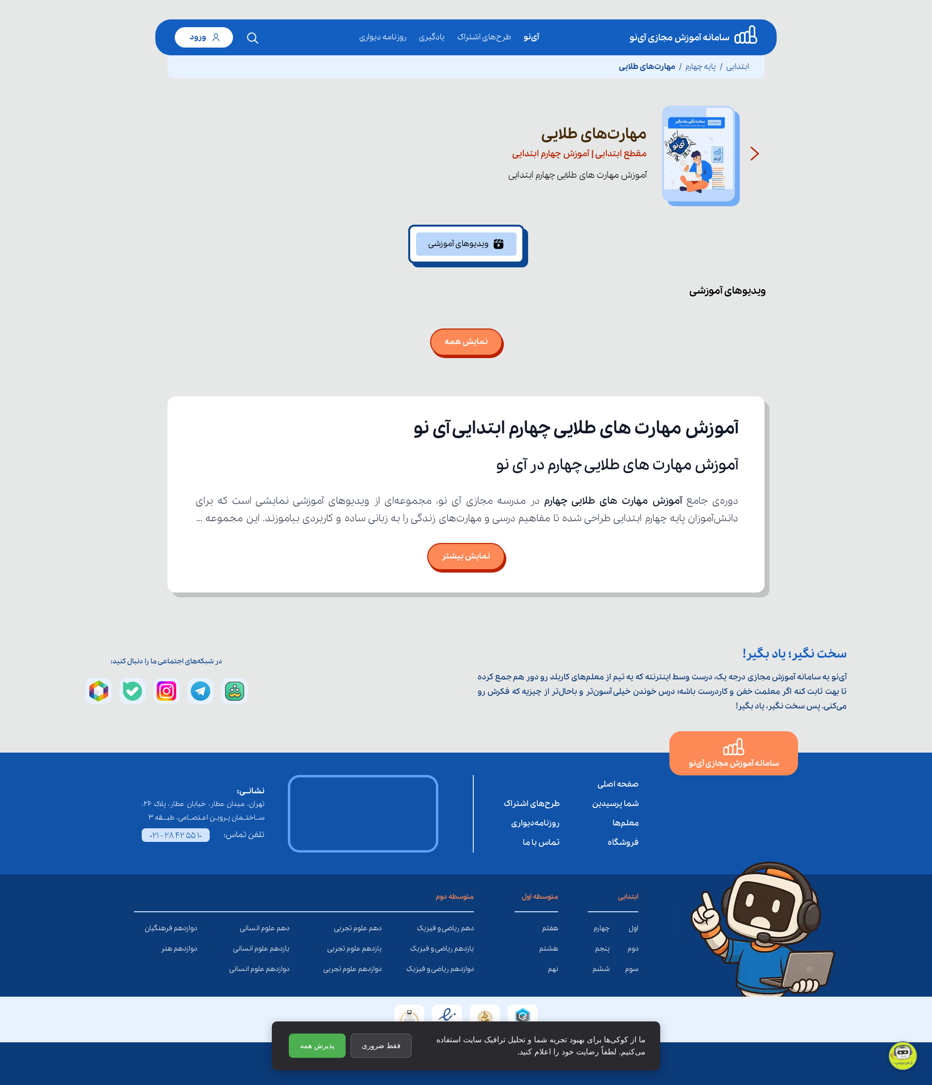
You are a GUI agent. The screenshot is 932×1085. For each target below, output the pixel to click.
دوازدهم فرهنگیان (190, 928)
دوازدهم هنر (190, 948)
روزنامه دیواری (382, 37)
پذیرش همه (317, 1045)
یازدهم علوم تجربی (374, 948)
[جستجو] (253, 38)
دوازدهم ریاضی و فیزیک (466, 969)
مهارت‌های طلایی (647, 66)
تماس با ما (541, 842)
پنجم (602, 948)
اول (633, 928)
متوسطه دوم (455, 897)
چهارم (602, 928)
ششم (601, 969)
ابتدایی (737, 66)
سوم (631, 969)
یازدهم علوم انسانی (282, 948)
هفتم (550, 928)
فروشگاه (623, 842)
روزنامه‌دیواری (535, 823)
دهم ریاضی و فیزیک (466, 928)
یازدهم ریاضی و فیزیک (466, 948)
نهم (553, 969)
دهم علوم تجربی (374, 928)
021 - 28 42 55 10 (176, 835)
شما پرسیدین (615, 803)
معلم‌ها (626, 823)
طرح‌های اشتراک (484, 37)
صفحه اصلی (618, 784)
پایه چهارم (700, 66)
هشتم (548, 948)
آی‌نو (531, 37)
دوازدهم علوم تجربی (374, 969)
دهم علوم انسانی (282, 928)
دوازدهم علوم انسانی (282, 969)
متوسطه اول (540, 897)
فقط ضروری (381, 1045)
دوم (633, 948)
